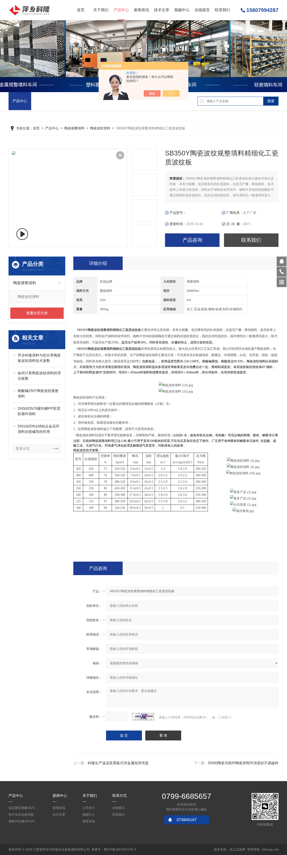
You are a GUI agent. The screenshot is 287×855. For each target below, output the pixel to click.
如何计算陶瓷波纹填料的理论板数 (39, 375)
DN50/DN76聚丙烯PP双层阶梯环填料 (39, 411)
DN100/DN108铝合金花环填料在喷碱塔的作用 (38, 429)
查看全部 (22, 448)
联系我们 (222, 10)
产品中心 (121, 10)
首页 (81, 10)
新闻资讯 (141, 10)
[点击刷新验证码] (143, 716)
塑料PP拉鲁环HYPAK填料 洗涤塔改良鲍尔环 (24, 821)
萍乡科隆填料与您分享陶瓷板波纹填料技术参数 (39, 358)
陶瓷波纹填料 (100, 128)
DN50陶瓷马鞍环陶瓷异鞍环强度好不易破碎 (243, 763)
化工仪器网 (237, 849)
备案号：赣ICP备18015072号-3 (113, 849)
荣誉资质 (89, 821)
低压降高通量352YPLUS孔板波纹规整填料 (24, 808)
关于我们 (101, 10)
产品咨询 (192, 240)
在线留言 (202, 10)
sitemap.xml (269, 849)
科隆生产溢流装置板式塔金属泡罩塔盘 (118, 763)
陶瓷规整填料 (74, 128)
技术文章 (161, 10)
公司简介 (89, 808)
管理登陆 (253, 849)
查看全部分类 (37, 313)
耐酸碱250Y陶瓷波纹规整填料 (38, 393)
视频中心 (181, 10)
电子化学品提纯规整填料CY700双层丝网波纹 (24, 814)
